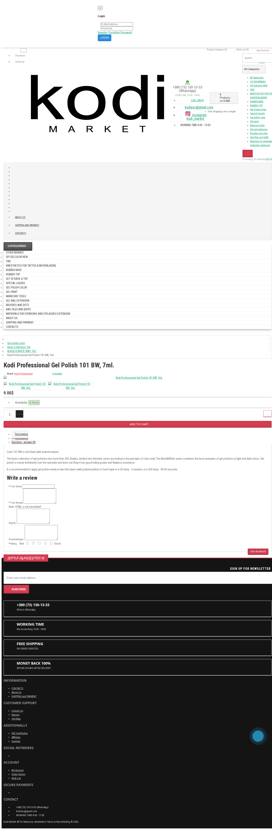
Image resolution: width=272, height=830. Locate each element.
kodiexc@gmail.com (199, 107)
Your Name (16, 486)
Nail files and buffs (259, 137)
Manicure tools (257, 125)
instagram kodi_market (196, 117)
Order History (18, 774)
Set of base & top (258, 109)
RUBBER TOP (256, 105)
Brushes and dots (259, 133)
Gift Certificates (20, 733)
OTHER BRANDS (258, 81)
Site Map (16, 718)
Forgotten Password (120, 32)
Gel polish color (257, 117)
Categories (17, 246)
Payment (20, 55)
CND (252, 89)
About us (20, 217)
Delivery (19, 61)
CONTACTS (17, 688)
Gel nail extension (258, 129)
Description (21, 434)
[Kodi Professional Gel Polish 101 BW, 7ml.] (138, 378)
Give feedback (258, 551)
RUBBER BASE (256, 101)
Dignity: (12, 523)
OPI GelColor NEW (258, 85)
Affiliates (16, 737)
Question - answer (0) (24, 442)
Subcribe (19, 589)
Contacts (20, 233)
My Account (18, 770)
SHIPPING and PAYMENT (27, 225)
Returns (16, 714)
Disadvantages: (16, 539)
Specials (16, 741)
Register (102, 32)
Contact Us (17, 710)
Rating (14, 543)
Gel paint (254, 121)
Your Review (17, 502)
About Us (16, 692)
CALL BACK (197, 100)
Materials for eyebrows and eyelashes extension (38, 313)
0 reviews (57, 373)
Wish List (16, 778)
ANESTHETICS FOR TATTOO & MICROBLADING (31, 265)
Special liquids (257, 113)
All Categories (257, 77)
